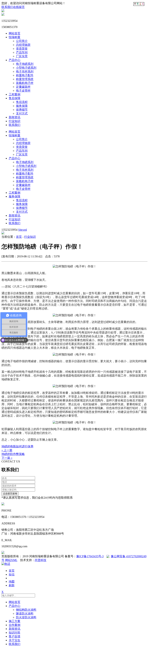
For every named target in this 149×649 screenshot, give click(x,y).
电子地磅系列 (24, 63)
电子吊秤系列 (24, 71)
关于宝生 (14, 640)
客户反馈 (14, 636)
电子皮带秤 (23, 90)
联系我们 (7, 7)
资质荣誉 (22, 48)
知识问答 (14, 632)
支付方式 (22, 113)
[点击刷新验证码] (138, 4)
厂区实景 (22, 56)
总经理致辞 (23, 44)
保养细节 (22, 109)
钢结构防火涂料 (26, 609)
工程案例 (14, 94)
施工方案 (14, 621)
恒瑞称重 (14, 37)
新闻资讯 (14, 117)
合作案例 (14, 624)
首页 (19, 236)
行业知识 (14, 121)
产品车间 (22, 52)
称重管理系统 (24, 79)
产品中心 (14, 60)
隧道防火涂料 (24, 613)
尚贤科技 (40, 560)
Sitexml (22, 229)
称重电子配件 (24, 75)
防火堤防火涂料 (26, 617)
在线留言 (19, 7)
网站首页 (14, 33)
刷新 (12, 585)
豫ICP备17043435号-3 (90, 556)
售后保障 (14, 98)
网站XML (11, 560)
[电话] (5, 563)
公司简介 (22, 41)
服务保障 (22, 105)
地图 (12, 581)
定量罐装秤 (23, 86)
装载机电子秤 (24, 82)
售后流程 (22, 102)
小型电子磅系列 (26, 67)
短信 (12, 574)
